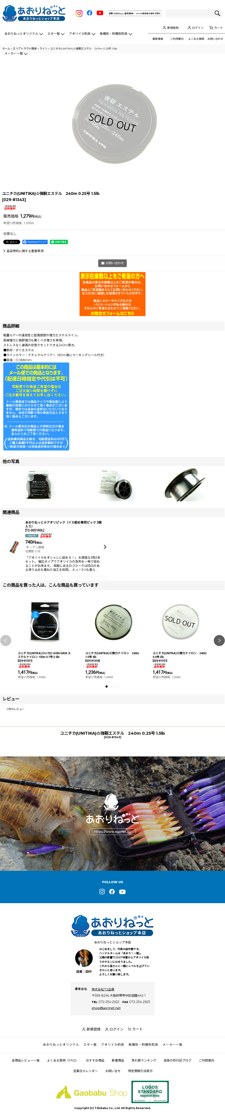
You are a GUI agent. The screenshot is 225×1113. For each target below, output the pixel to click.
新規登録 (173, 27)
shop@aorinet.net (106, 1008)
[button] (5, 640)
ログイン (197, 27)
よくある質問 (196, 38)
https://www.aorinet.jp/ (112, 832)
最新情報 (157, 38)
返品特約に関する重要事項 (25, 251)
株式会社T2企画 (103, 989)
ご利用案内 (176, 38)
